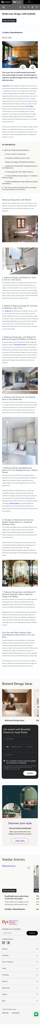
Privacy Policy (5, 1012)
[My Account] (28, 7)
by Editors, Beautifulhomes (15, 909)
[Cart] (36, 7)
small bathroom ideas (20, 344)
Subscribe (32, 933)
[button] (16, 145)
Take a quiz (20, 840)
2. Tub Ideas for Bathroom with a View (17, 158)
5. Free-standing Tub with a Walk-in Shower (19, 172)
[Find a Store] (32, 7)
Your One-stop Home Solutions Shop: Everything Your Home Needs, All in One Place (19, 188)
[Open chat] (36, 1014)
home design (29, 106)
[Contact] (24, 7)
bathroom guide (14, 503)
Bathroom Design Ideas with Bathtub (16, 150)
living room (8, 311)
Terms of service (15, 1012)
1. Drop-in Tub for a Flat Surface (15, 154)
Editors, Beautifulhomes (13, 32)
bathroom (6, 86)
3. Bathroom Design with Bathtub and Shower (20, 162)
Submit (30, 773)
